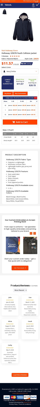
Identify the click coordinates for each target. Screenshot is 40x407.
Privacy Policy (13, 404)
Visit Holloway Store (10, 51)
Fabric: (4, 58)
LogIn (33, 6)
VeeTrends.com (19, 400)
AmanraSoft (27, 402)
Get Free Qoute (19, 268)
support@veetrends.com (20, 393)
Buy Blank (8, 93)
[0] (37, 5)
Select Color (6, 67)
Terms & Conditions (25, 404)
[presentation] (31, 233)
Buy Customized (20, 93)
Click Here (12, 1)
